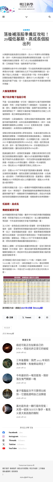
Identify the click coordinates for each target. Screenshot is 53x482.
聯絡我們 (13, 468)
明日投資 (7, 328)
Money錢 (10, 333)
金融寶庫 (26, 30)
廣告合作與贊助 (22, 468)
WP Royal (29, 477)
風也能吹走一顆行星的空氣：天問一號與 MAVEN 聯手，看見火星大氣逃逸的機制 (33, 409)
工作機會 (41, 468)
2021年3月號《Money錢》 (32, 308)
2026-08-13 (21, 367)
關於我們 (5, 468)
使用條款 (14, 471)
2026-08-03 (21, 352)
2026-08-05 (21, 382)
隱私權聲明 (6, 471)
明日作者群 (33, 468)
